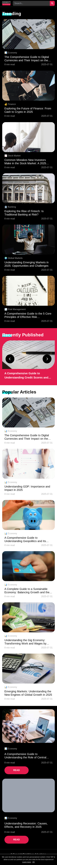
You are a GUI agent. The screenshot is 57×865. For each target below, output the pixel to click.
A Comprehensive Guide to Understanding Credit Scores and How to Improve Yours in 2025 (26, 376)
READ (16, 770)
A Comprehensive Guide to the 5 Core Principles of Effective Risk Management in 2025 (27, 315)
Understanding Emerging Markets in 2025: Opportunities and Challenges (26, 264)
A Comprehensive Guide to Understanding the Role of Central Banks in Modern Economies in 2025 (26, 756)
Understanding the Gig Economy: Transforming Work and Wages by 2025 (25, 642)
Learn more (26, 862)
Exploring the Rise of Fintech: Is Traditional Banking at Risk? (24, 213)
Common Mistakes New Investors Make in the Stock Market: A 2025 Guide (25, 161)
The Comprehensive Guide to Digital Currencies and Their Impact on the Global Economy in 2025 (26, 58)
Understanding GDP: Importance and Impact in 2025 (27, 488)
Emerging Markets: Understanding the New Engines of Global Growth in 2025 (28, 693)
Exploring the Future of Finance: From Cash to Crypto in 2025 (27, 110)
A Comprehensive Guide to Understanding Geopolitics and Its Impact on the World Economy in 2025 (28, 539)
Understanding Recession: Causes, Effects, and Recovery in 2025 (26, 825)
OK (33, 862)
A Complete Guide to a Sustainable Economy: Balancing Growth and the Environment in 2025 (26, 590)
